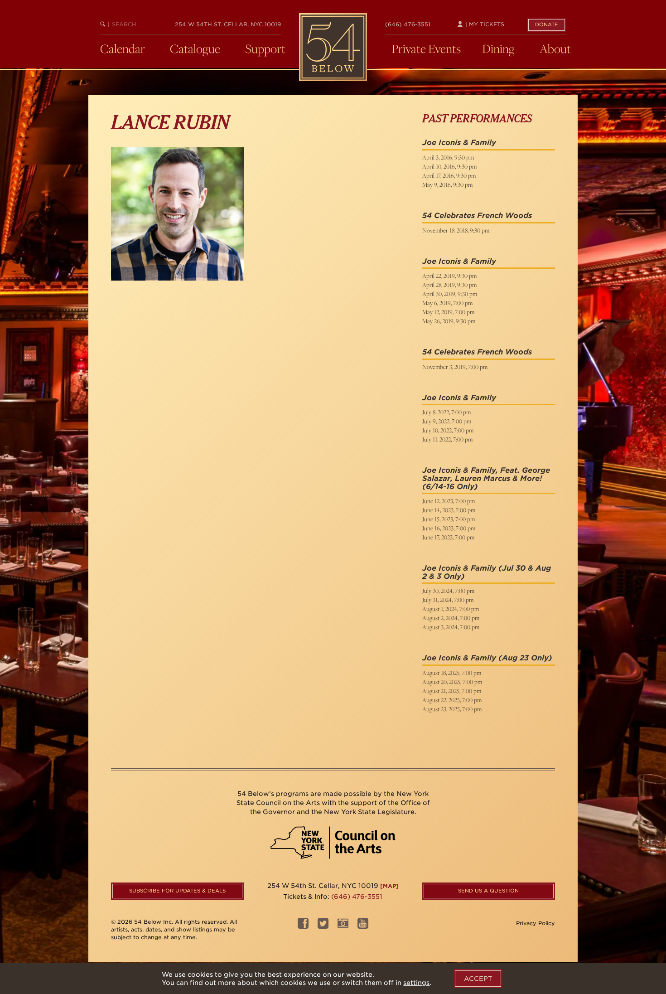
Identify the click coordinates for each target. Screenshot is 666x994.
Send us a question (488, 890)
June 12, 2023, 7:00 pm (448, 501)
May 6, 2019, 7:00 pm (447, 303)
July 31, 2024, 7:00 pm (447, 600)
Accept (478, 978)
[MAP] (389, 885)
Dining (498, 48)
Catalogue (195, 48)
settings (416, 982)
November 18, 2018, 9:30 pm (455, 230)
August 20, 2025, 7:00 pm (452, 682)
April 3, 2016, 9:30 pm (448, 157)
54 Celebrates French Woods (477, 215)
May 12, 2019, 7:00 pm (448, 312)
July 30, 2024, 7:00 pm (448, 591)
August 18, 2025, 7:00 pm (451, 673)
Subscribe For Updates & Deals (177, 890)
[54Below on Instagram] (343, 926)
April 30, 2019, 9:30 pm (449, 294)
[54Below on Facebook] (303, 926)
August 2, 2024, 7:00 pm (450, 618)
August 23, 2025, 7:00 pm (452, 709)
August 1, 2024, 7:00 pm (450, 609)
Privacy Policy (535, 923)
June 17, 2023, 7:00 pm (448, 537)
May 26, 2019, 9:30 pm (448, 321)
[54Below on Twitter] (323, 926)
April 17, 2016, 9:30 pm (449, 175)
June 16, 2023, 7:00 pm (448, 528)
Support (265, 48)
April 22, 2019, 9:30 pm (449, 276)
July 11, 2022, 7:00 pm (447, 439)
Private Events (426, 48)
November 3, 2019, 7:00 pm (454, 367)
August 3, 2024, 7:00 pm (450, 627)
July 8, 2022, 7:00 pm (446, 412)
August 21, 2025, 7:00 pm (451, 691)
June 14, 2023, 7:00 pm (448, 510)
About (555, 48)
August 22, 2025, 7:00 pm (452, 700)
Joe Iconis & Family (459, 142)
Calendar (122, 48)
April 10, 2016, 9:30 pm (449, 166)
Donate (546, 24)
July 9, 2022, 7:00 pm (446, 421)
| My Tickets (483, 24)
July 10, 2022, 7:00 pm (447, 430)
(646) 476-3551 (407, 24)
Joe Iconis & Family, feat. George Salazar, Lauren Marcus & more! (486, 474)
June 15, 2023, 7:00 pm (448, 519)
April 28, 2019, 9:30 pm (449, 285)
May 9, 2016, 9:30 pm (447, 184)
